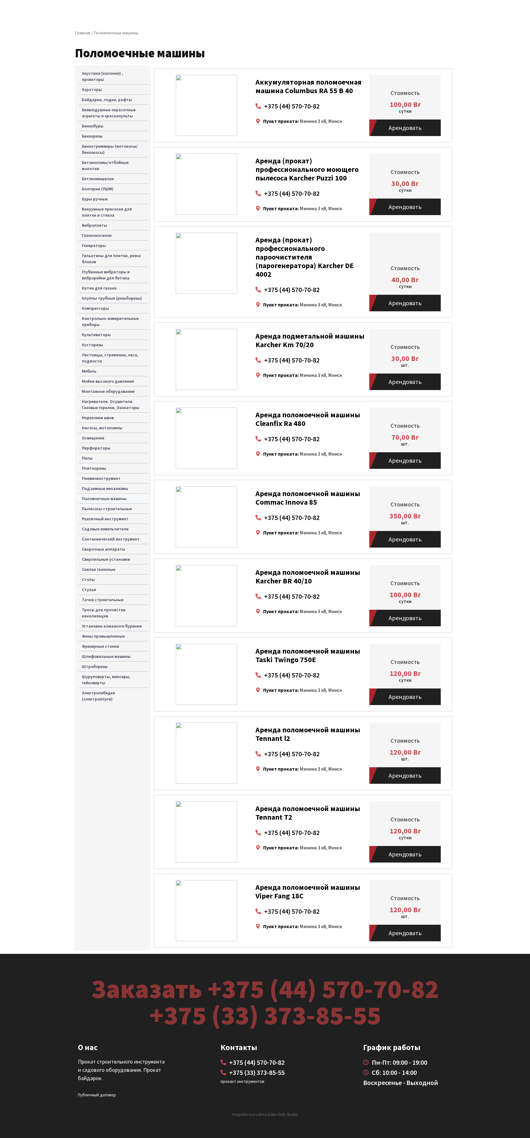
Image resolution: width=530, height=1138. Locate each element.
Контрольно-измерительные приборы (110, 321)
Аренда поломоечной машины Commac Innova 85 (307, 498)
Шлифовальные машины (106, 656)
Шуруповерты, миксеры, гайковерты (106, 679)
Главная (82, 33)
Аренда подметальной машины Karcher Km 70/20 (309, 340)
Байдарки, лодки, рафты (107, 99)
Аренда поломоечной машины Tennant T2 (307, 813)
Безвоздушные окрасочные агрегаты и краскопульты (109, 113)
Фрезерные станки (100, 646)
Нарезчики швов (98, 417)
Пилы (87, 458)
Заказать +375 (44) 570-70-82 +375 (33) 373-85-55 (265, 1001)
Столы (88, 579)
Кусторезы (92, 344)
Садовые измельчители (105, 529)
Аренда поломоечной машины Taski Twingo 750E (307, 655)
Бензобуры (92, 126)
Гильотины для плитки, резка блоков (111, 258)
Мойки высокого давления (108, 381)
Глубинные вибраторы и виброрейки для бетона (106, 275)
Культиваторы (96, 334)
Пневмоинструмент (101, 478)
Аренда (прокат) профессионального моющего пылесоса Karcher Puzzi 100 (307, 169)
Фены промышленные (103, 636)
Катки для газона (99, 288)
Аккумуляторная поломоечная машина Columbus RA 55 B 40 (308, 86)
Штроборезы (95, 666)
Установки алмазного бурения (112, 626)
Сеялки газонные (98, 569)
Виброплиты (94, 225)
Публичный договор (97, 1095)
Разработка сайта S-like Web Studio (265, 1114)
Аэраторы (92, 89)
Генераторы (94, 245)
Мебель (89, 371)
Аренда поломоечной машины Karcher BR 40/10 (307, 576)
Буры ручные (95, 199)
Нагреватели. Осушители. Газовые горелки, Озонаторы (110, 404)
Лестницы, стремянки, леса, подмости (110, 358)
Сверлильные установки (106, 559)
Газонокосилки (97, 235)
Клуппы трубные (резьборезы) (112, 298)
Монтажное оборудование (108, 391)
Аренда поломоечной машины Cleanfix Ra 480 (307, 419)
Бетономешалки (98, 178)
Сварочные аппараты (103, 549)
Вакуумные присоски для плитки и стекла (107, 212)
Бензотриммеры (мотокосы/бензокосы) (110, 149)
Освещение (93, 438)
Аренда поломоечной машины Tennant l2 (307, 734)
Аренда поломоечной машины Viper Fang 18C (307, 891)
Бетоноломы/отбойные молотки (105, 165)
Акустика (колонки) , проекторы (102, 76)
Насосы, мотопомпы (102, 428)
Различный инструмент (105, 519)
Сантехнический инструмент (111, 539)
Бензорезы (92, 136)
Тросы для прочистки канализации (103, 613)
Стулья (89, 589)
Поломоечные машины (104, 498)
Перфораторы (96, 448)
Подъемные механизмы (105, 488)
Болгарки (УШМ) (97, 189)
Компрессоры (95, 308)
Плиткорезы (94, 468)
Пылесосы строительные (107, 508)
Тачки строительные (103, 599)
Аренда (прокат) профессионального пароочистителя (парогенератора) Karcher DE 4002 (304, 257)
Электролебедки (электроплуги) (98, 696)
